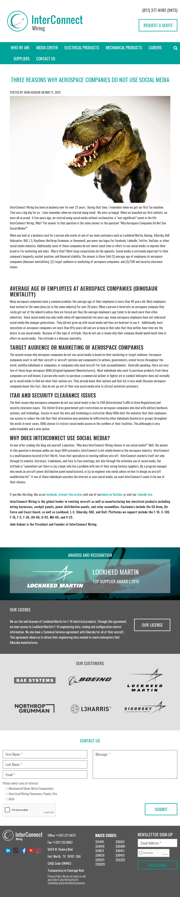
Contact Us (45, 59)
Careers (155, 48)
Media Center (47, 48)
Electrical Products (82, 48)
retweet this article (70, 494)
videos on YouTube (111, 494)
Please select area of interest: (30, 791)
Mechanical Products (124, 48)
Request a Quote (158, 25)
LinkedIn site (144, 494)
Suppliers (22, 59)
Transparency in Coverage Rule (66, 870)
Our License (152, 625)
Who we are (20, 48)
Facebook (51, 494)
